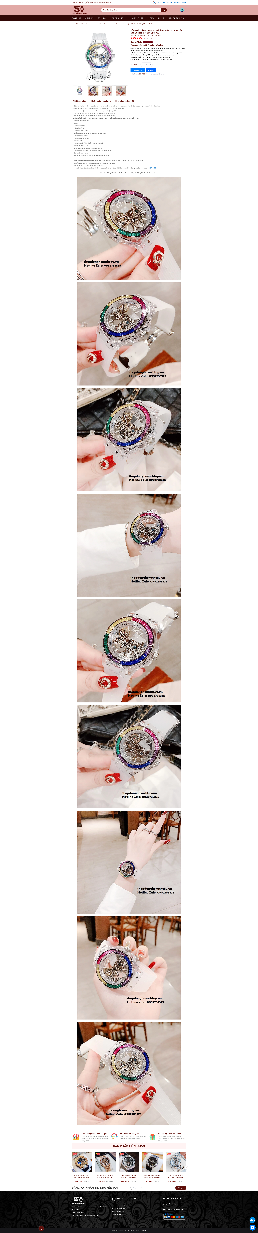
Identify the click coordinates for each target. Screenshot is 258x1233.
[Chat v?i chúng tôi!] (253, 1228)
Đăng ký (181, 1188)
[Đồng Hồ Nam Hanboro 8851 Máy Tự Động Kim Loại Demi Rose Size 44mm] (176, 1162)
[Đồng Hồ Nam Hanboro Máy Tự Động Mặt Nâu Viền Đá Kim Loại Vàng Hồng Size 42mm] (105, 1162)
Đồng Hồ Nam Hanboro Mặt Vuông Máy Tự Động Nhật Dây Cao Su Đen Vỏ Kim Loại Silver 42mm (152, 1177)
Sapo (144, 1230)
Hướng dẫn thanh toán (118, 1208)
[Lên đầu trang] (242, 1213)
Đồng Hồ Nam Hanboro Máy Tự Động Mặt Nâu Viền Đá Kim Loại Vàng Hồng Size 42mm (105, 1177)
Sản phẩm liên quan (129, 1146)
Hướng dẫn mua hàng (118, 1205)
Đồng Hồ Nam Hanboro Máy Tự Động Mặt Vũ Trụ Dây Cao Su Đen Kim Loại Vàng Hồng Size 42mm (82, 1177)
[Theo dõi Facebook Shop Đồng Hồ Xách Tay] (165, 1203)
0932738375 (79, 2)
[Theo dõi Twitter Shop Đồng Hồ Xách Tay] (169, 1203)
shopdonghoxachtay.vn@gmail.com (100, 2)
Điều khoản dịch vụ (117, 1214)
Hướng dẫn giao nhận (118, 1211)
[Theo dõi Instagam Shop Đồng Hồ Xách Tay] (174, 1203)
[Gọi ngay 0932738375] (41, 1228)
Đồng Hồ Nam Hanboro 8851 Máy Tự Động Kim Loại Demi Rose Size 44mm (176, 1177)
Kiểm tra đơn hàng (163, 2)
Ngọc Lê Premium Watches (151, 45)
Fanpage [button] (132, 1198)
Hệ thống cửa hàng (180, 2)
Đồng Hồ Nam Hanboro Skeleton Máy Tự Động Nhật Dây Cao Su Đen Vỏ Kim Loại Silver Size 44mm (129, 1177)
